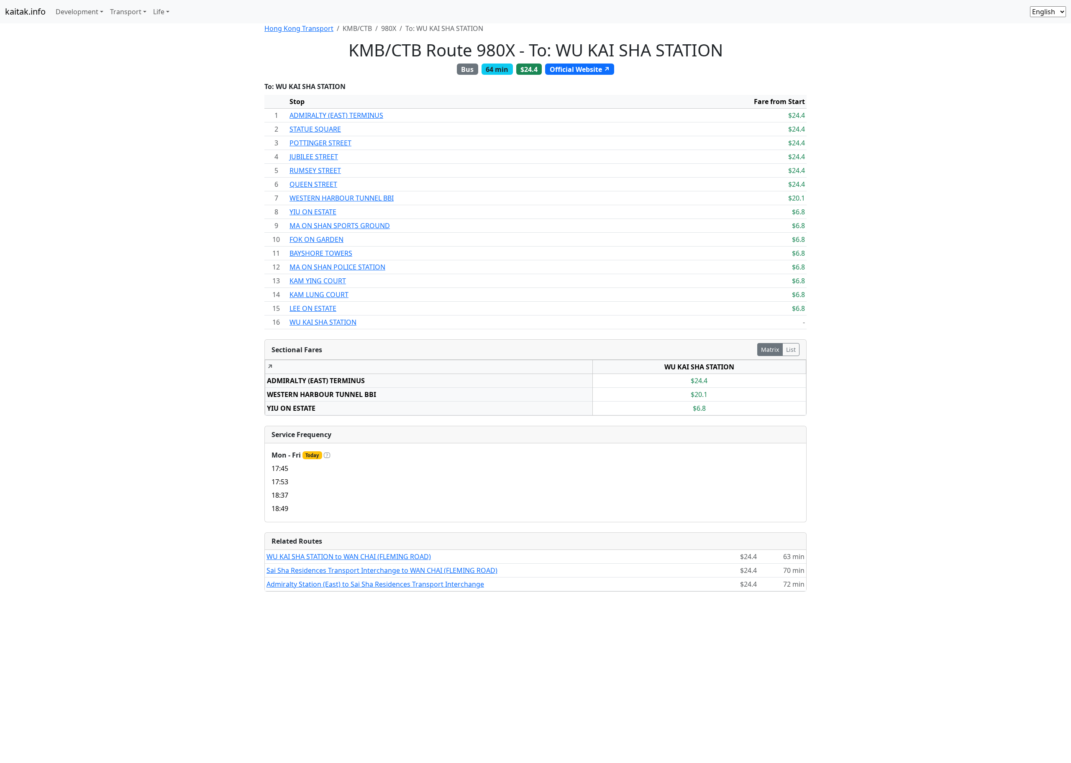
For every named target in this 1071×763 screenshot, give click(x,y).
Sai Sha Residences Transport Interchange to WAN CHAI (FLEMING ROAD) (381, 570)
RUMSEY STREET (315, 170)
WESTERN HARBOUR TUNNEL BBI (342, 198)
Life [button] (158, 11)
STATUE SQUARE (315, 129)
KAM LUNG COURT (319, 294)
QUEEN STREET (313, 184)
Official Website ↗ (580, 69)
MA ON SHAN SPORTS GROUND (340, 225)
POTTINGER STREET (320, 143)
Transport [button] (125, 11)
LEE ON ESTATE (313, 308)
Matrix (770, 350)
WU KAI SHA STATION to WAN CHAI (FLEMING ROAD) (348, 556)
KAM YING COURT (318, 280)
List (791, 350)
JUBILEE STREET (314, 156)
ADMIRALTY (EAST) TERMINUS (336, 115)
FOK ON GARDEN (316, 239)
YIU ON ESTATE (313, 211)
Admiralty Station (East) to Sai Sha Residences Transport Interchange (375, 584)
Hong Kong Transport (298, 28)
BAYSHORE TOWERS (321, 253)
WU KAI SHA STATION (323, 322)
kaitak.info (25, 11)
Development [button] (77, 11)
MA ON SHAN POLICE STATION (337, 267)
